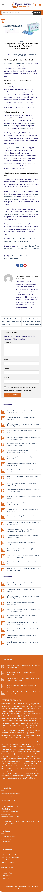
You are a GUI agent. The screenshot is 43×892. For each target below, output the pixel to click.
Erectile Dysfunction (22, 63)
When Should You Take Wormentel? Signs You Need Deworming (23, 556)
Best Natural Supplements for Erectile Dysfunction (21, 431)
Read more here (19, 773)
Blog (21, 41)
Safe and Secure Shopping (12, 855)
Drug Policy (6, 876)
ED (34, 107)
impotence (24, 128)
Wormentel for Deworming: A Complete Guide (22, 563)
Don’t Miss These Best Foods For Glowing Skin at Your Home (11, 321)
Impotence (8, 63)
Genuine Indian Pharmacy (21, 704)
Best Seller (6, 842)
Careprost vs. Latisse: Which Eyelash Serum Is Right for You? (23, 523)
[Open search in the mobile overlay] (22, 13)
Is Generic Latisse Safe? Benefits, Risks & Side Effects (22, 484)
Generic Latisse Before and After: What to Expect (22, 471)
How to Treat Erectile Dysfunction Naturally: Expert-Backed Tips (24, 438)
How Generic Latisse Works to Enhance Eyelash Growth (22, 504)
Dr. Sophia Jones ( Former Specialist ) (26, 55)
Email (6, 368)
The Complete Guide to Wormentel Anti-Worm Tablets (22, 543)
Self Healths (22, 886)
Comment (8, 342)
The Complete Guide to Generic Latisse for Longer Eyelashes (23, 490)
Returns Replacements (10, 857)
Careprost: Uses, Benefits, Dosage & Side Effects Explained (22, 536)
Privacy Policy (7, 873)
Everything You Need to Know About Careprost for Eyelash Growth (20, 530)
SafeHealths (6, 716)
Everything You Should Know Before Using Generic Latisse (23, 464)
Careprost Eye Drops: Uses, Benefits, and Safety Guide (22, 510)
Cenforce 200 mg (15, 148)
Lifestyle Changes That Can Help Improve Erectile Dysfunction (23, 425)
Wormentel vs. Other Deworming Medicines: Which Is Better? (23, 550)
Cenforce (15, 105)
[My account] (40, 5)
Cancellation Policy (9, 860)
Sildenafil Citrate (12, 120)
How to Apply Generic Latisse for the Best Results (23, 477)
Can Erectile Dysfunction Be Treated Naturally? (21, 418)
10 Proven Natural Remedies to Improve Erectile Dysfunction (22, 445)
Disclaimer (6, 878)
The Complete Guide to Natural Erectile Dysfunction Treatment (22, 451)
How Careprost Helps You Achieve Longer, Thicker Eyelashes (23, 517)
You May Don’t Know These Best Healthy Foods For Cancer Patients (32, 321)
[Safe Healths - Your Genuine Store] (21, 5)
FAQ (3, 881)
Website (7, 378)
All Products (6, 839)
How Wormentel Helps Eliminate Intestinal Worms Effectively (23, 569)
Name (7, 359)
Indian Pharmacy (8, 836)
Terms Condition (8, 862)
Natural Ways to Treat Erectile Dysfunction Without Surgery (23, 458)
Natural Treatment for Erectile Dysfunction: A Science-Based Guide (23, 412)
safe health (20, 224)
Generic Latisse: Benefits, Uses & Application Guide (24, 497)
